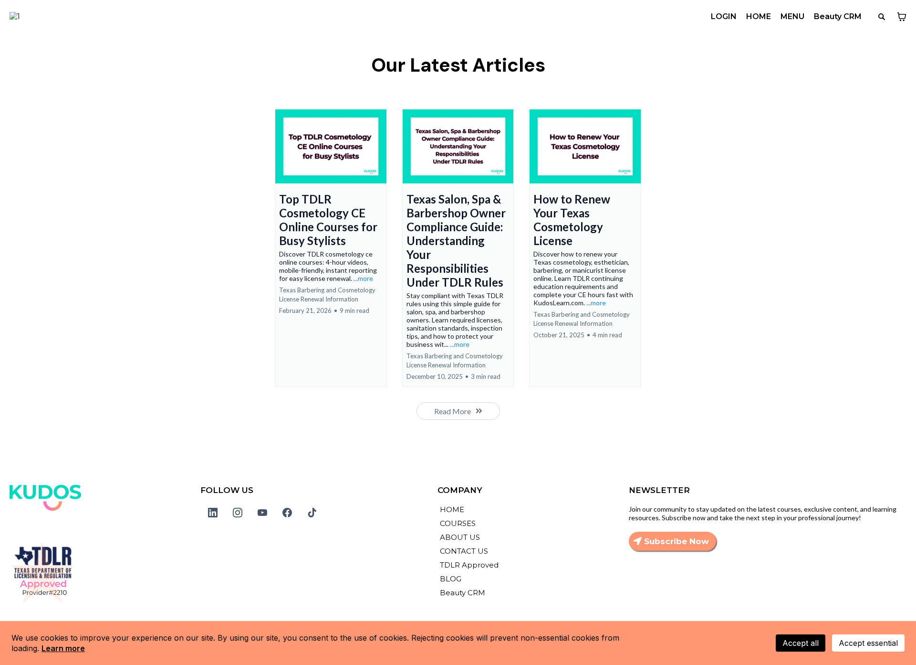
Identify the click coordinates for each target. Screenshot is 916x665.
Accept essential (868, 643)
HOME (758, 16)
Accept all (800, 643)
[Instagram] (237, 512)
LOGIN (724, 16)
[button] (331, 248)
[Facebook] (287, 512)
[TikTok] (312, 512)
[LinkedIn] (212, 512)
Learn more (63, 648)
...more (363, 278)
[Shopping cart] (901, 16)
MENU (792, 16)
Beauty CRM (838, 16)
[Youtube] (262, 512)
